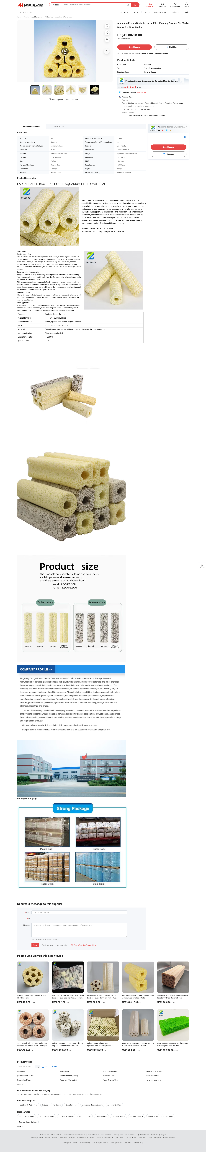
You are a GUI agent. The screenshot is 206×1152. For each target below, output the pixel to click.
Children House (101, 1116)
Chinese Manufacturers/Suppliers (74, 1135)
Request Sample (161, 53)
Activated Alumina (152, 1075)
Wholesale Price (106, 1135)
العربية (116, 1137)
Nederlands (107, 1137)
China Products (56, 1135)
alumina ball (64, 1071)
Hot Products (44, 1135)
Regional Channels (131, 1135)
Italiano (91, 1137)
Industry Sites (118, 1135)
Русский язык (81, 1137)
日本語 (129, 1137)
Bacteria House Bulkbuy (28, 1122)
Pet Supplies (49, 17)
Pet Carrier (57, 1105)
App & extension (160, 12)
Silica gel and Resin (24, 1080)
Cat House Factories (46, 1116)
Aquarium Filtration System (92, 1105)
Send (35, 945)
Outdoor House (85, 1116)
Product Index (144, 1135)
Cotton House (153, 1116)
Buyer (134, 12)
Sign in (186, 6)
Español (54, 1137)
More (19, 1126)
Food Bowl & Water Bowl (28, 1105)
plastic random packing (25, 1075)
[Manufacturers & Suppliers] (30, 4)
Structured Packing (110, 1071)
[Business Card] (185, 137)
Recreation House (136, 1116)
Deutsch (98, 1137)
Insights (163, 1135)
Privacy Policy (138, 1143)
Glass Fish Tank (71, 1105)
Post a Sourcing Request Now (83, 945)
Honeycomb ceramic (153, 1080)
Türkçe (149, 1137)
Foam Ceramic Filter (110, 1080)
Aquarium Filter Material (69, 1080)
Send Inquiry (134, 47)
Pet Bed (45, 1105)
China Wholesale (93, 1135)
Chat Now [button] (173, 47)
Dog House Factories (66, 1116)
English (47, 1137)
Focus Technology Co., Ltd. (87, 1143)
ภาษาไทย (142, 1137)
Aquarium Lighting (114, 1105)
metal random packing (154, 1071)
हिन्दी (135, 1137)
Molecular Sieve (108, 1075)
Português (63, 1137)
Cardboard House (118, 1116)
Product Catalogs (50, 1066)
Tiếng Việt (157, 1137)
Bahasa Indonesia (169, 1137)
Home (19, 17)
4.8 (159, 130)
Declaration (127, 1143)
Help (146, 12)
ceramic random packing (69, 1075)
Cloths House (168, 1116)
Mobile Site (154, 1135)
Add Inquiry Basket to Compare (65, 99)
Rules (187, 12)
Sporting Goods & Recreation (33, 17)
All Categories (25, 12)
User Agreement (116, 1143)
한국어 (122, 1137)
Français (72, 1137)
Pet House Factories (26, 1116)
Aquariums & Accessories (63, 17)
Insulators (21, 1071)
